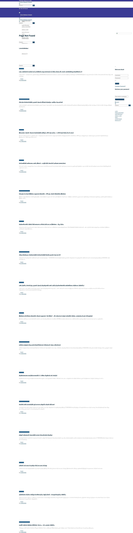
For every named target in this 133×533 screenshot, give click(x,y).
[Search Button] (34, 5)
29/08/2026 (23, 80)
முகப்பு (23, 21)
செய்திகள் (21, 68)
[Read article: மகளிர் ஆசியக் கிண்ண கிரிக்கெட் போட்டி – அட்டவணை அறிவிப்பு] (66, 512)
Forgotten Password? (120, 86)
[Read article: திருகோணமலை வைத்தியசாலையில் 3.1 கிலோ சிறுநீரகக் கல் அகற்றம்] (66, 363)
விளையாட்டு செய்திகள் (24, 190)
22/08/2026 (23, 263)
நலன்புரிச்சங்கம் (118, 114)
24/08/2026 (23, 202)
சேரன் (22, 78)
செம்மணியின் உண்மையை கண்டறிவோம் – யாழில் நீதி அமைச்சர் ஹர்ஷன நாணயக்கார (42, 163)
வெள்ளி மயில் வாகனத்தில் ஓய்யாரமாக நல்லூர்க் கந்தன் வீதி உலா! (37, 404)
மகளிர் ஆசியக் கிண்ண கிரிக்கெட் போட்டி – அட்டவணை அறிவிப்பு (37, 525)
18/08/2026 (23, 382)
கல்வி (116, 117)
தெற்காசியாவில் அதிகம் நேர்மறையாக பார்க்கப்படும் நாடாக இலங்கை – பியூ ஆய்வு (41, 224)
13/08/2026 (23, 532)
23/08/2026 (23, 233)
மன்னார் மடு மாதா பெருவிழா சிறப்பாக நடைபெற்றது (33, 465)
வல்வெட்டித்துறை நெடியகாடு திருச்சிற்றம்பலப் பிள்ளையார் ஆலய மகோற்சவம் (40, 345)
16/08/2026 (23, 443)
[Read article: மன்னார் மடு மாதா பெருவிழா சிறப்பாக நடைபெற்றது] (66, 453)
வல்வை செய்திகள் (26, 20)
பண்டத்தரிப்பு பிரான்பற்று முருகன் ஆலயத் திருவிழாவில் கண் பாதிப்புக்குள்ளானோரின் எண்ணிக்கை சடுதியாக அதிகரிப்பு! (51, 285)
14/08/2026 (23, 503)
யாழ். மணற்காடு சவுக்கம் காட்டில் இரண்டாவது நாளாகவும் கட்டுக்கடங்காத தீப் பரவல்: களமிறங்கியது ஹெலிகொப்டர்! (50, 71)
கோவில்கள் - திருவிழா (24, 99)
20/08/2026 (23, 323)
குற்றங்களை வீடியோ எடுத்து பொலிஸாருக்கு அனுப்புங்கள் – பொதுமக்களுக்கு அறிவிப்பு (42, 494)
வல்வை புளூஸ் (118, 115)
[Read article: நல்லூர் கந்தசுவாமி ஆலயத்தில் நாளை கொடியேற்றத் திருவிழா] (66, 422)
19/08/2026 (23, 353)
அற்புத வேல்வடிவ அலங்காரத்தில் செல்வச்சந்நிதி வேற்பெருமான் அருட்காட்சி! (40, 255)
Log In (117, 102)
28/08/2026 (23, 111)
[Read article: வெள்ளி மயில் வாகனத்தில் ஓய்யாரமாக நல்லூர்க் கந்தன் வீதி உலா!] (66, 392)
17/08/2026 (23, 413)
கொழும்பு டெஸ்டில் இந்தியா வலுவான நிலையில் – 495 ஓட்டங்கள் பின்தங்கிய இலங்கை (42, 194)
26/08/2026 (23, 172)
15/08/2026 (23, 472)
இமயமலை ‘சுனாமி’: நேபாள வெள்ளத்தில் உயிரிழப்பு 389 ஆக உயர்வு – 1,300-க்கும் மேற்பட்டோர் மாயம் (46, 133)
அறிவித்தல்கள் (118, 119)
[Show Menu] (19, 18)
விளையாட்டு (118, 120)
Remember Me (119, 80)
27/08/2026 (23, 141)
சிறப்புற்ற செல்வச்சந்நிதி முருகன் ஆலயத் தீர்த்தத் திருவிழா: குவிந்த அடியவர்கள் (41, 102)
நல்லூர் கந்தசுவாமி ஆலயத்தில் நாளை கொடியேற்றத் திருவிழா (35, 435)
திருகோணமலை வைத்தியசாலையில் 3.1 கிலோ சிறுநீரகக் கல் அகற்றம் (38, 375)
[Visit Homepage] (25, 2)
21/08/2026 (23, 294)
